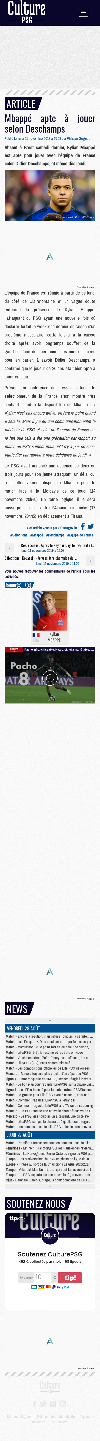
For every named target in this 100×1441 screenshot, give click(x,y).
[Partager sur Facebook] (83, 527)
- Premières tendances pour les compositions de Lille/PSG (52, 1142)
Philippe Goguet (78, 138)
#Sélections (18, 535)
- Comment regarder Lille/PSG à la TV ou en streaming (49, 1105)
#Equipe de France (80, 535)
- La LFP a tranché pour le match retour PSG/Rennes (49, 1089)
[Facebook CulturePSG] (34, 1403)
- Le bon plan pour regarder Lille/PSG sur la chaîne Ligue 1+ (52, 1084)
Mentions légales (19, 1416)
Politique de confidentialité (56, 1416)
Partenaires (59, 1421)
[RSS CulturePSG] (62, 1403)
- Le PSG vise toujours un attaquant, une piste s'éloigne (52, 1116)
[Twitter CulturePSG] (42, 1403)
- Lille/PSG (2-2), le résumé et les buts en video (44, 1052)
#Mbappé (36, 535)
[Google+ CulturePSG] (53, 1403)
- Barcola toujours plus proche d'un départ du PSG (47, 1073)
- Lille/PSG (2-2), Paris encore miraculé (38, 1062)
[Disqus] (50, 761)
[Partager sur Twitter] (90, 527)
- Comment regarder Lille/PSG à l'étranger (40, 1100)
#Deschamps (55, 535)
